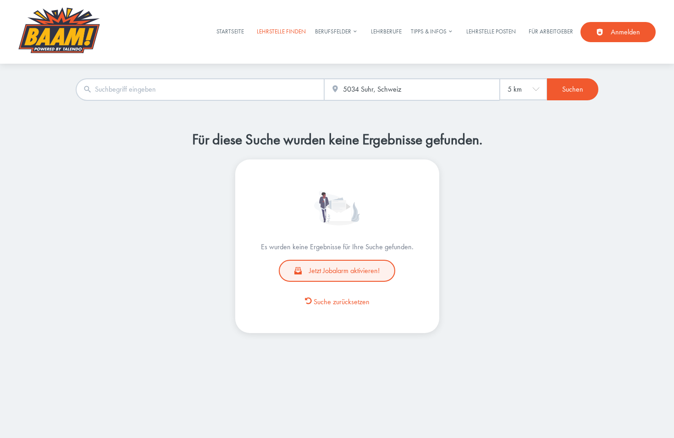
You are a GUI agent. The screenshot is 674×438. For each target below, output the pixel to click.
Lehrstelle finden (281, 31)
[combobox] (200, 89)
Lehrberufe (386, 31)
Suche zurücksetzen (342, 301)
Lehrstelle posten (491, 31)
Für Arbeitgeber (551, 31)
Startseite (230, 31)
